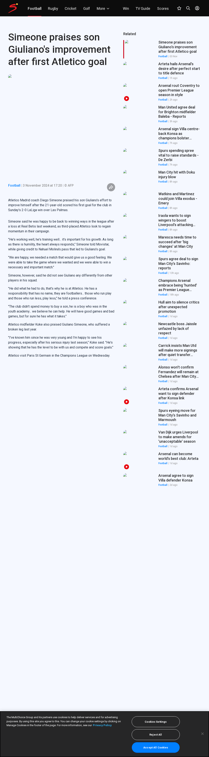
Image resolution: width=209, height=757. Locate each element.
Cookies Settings (156, 721)
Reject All (155, 734)
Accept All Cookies (155, 747)
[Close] (202, 733)
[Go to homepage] (13, 8)
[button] (162, 71)
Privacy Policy (102, 725)
